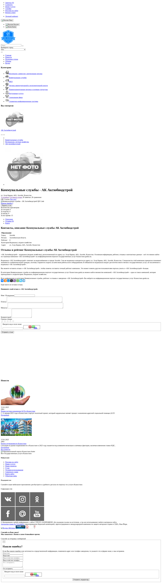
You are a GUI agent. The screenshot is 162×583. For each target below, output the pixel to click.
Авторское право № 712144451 (12, 524)
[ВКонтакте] (2, 280)
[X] (11, 280)
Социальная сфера (16, 97)
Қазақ (14, 27)
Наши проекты (11, 466)
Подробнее (5, 415)
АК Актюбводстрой (8, 130)
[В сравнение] (2, 134)
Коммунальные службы (18, 78)
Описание (9, 219)
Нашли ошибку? (7, 203)
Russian (16, 24)
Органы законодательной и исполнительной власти (28, 85)
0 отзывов (5, 197)
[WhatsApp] (17, 280)
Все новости (5, 449)
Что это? (13, 199)
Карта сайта (9, 474)
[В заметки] (4, 134)
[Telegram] (23, 280)
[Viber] (14, 280)
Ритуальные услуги (16, 93)
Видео (7, 63)
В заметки (27, 197)
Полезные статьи (11, 59)
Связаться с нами (11, 472)
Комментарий (6, 317)
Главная (8, 55)
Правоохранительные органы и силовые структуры (28, 89)
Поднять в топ (6, 205)
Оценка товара (6, 319)
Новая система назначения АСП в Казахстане (18, 411)
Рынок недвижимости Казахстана (13, 443)
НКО (11, 82)
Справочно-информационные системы (23, 101)
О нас (7, 468)
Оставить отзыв (16, 197)
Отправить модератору (81, 579)
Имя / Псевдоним (7, 295)
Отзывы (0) (9, 221)
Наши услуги (10, 464)
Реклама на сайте (11, 462)
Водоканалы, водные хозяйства (17, 142)
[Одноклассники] (5, 280)
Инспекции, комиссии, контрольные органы (25, 74)
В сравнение (36, 197)
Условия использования (14, 470)
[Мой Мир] (8, 280)
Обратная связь (11, 476)
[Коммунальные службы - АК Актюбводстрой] (24, 184)
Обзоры (8, 61)
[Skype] (20, 280)
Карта (7, 223)
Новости (8, 57)
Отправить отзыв (7, 332)
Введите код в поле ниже (12, 324)
